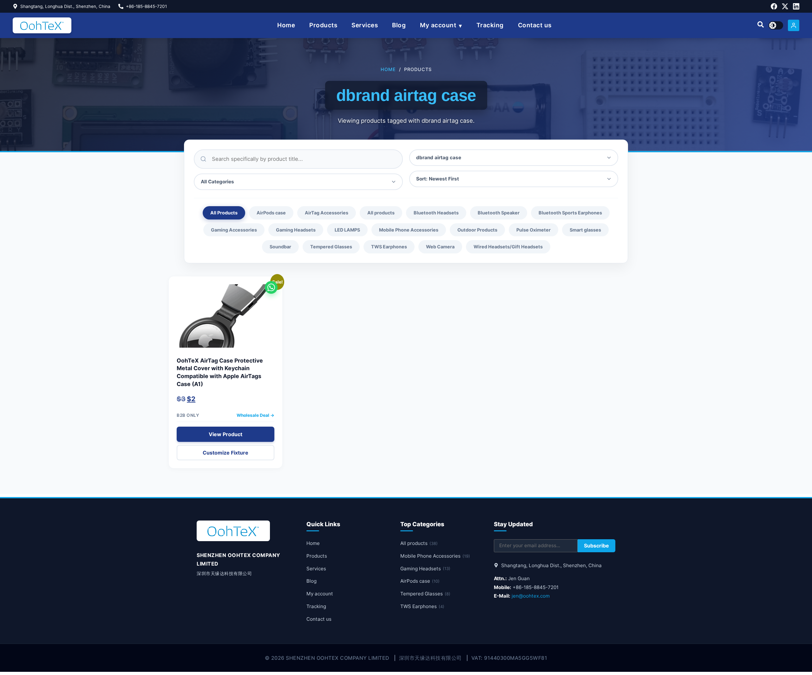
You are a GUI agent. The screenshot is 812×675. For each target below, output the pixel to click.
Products (323, 25)
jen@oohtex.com (531, 596)
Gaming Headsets (296, 230)
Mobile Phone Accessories (408, 230)
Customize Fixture (225, 452)
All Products (224, 212)
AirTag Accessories (326, 212)
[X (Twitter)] (785, 6)
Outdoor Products (477, 230)
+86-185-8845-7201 (146, 6)
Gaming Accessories (234, 230)
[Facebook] (774, 6)
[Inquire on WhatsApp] (271, 287)
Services (364, 25)
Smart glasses (585, 230)
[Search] (760, 25)
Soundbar (280, 246)
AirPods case (271, 212)
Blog (399, 25)
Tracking (490, 25)
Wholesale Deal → (255, 415)
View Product (225, 434)
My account (438, 25)
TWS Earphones (389, 246)
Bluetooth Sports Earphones (570, 212)
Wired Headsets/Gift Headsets (508, 246)
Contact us (535, 25)
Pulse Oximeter (533, 230)
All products (381, 212)
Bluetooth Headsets (436, 212)
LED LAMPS (347, 230)
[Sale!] (225, 319)
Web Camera (440, 246)
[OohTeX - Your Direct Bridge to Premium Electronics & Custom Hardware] (42, 25)
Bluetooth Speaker (499, 212)
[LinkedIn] (796, 6)
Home (286, 25)
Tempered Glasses (331, 246)
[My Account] (793, 25)
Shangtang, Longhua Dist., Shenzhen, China (65, 6)
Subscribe (596, 545)
